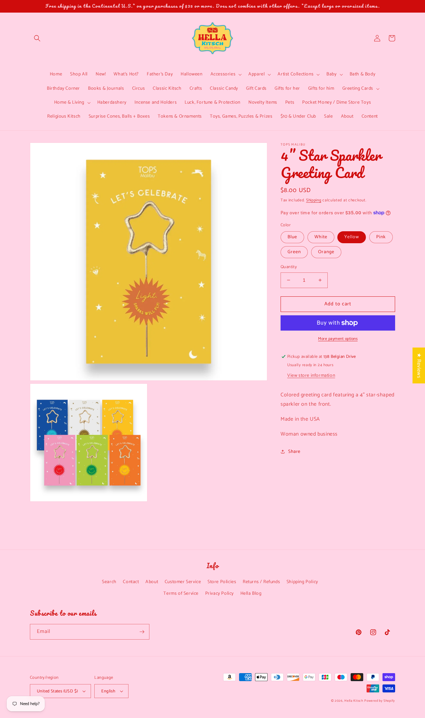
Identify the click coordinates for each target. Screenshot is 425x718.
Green (294, 252)
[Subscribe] (141, 632)
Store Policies (222, 582)
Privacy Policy (219, 593)
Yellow (351, 237)
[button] (37, 38)
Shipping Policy (302, 582)
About (151, 582)
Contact (131, 582)
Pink (381, 237)
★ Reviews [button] (418, 365)
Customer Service (183, 582)
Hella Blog (251, 593)
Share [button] (294, 452)
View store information (311, 375)
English (108, 691)
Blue (292, 237)
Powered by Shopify (379, 700)
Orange (326, 252)
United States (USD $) (57, 691)
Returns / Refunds (261, 582)
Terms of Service (181, 593)
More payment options (338, 339)
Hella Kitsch (353, 700)
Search (109, 582)
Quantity (289, 267)
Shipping (313, 200)
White (320, 237)
